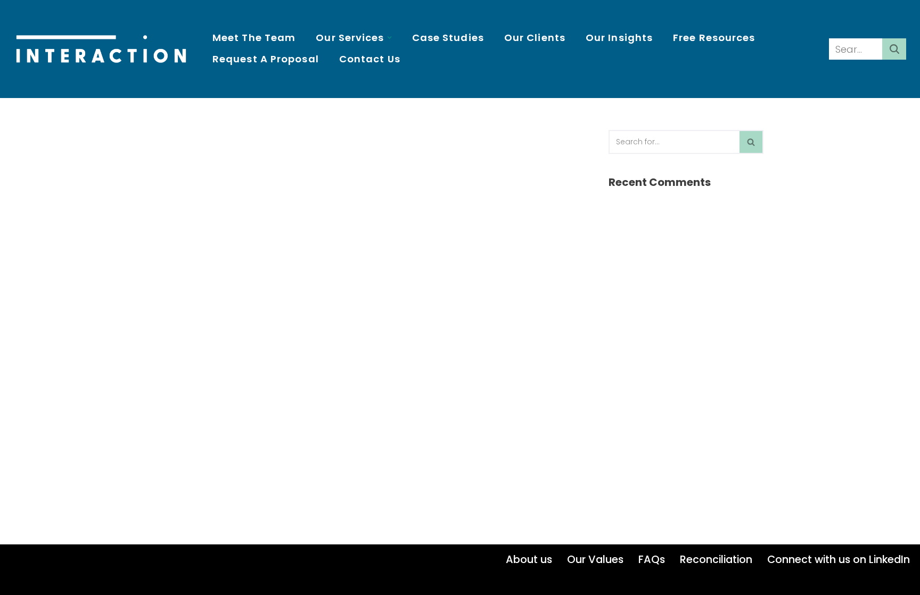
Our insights (619, 37)
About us (529, 559)
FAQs (651, 559)
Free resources (714, 37)
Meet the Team (253, 37)
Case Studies (448, 37)
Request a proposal (265, 59)
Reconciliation (716, 559)
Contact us (369, 59)
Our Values (595, 559)
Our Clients (534, 37)
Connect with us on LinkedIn (838, 559)
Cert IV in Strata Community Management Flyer (246, 137)
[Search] (894, 49)
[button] (389, 37)
